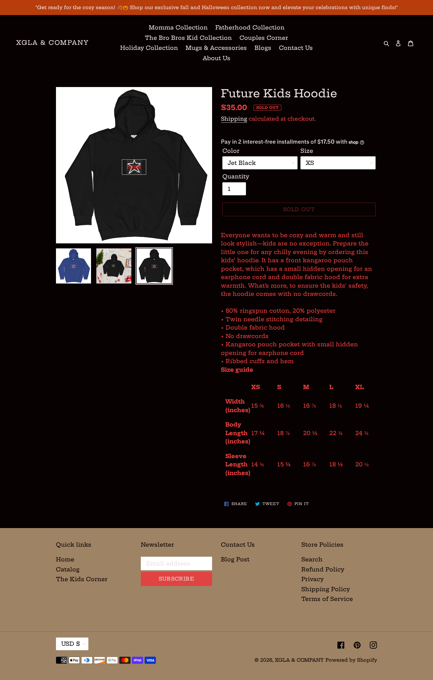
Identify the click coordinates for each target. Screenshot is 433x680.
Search (312, 559)
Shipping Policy (325, 589)
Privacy (312, 579)
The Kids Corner (82, 579)
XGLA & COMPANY (52, 42)
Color (230, 150)
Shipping (234, 118)
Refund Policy (322, 569)
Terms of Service (327, 598)
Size (306, 150)
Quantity (235, 176)
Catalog (68, 569)
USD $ (70, 643)
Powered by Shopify (351, 660)
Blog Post (235, 559)
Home (65, 559)
